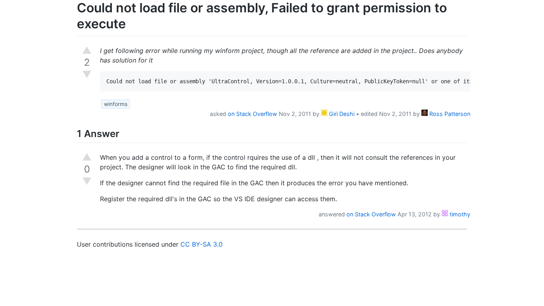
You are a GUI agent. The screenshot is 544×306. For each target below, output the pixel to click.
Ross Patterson (449, 113)
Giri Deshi (340, 113)
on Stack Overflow (252, 113)
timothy (459, 214)
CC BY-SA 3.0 (201, 244)
